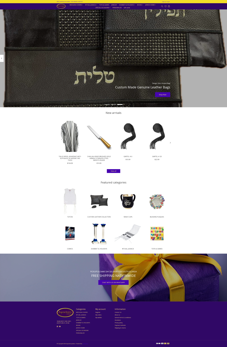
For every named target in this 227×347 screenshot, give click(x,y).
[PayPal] (165, 344)
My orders (98, 315)
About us (117, 315)
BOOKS (78, 325)
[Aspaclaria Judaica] (61, 6)
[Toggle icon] (162, 6)
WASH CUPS (128, 217)
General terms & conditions (123, 317)
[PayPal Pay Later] (168, 344)
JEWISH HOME (80, 328)
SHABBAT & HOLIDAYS (99, 249)
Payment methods (120, 325)
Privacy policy (119, 323)
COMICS (70, 249)
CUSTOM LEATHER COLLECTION (99, 217)
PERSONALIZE (117, 8)
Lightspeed (85, 343)
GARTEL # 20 (157, 156)
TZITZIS (70, 217)
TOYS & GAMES (104, 5)
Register (97, 312)
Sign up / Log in (166, 1)
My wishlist (98, 317)
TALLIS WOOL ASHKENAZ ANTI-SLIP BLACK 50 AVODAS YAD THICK (70, 158)
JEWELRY (114, 5)
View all (113, 171)
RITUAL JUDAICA (128, 249)
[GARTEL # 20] (157, 136)
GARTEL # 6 (128, 156)
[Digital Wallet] (158, 344)
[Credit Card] (162, 344)
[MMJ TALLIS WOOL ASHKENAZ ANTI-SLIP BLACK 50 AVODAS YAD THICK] (70, 136)
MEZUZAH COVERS (82, 312)
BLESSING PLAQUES (157, 217)
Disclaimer (118, 320)
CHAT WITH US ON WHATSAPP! (113, 282)
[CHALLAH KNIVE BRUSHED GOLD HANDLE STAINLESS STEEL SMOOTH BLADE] (99, 136)
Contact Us (118, 312)
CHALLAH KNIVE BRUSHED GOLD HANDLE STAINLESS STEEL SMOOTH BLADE (99, 158)
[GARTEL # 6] (128, 136)
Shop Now (162, 94)
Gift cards (127, 8)
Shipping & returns (120, 328)
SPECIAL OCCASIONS (82, 330)
